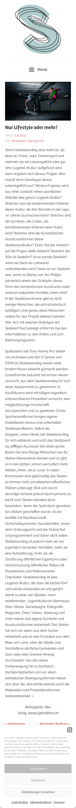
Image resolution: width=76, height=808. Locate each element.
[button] (70, 730)
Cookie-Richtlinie (19, 802)
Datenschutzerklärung (41, 802)
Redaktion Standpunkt (28, 141)
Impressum (59, 802)
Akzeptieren (38, 769)
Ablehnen (38, 780)
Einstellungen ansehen (38, 792)
